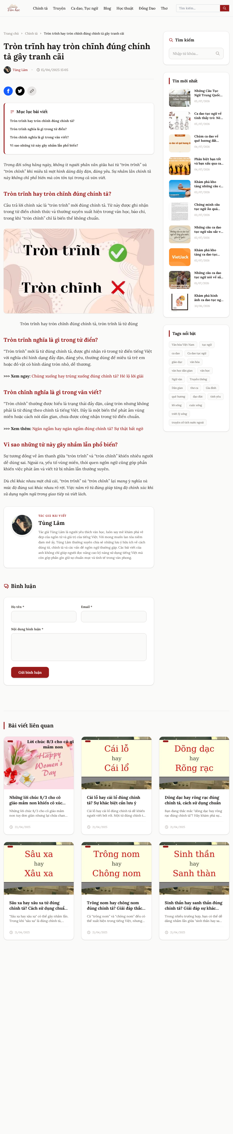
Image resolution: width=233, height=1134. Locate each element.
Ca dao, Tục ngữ (84, 8)
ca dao (176, 353)
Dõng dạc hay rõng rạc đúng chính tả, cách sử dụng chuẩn (193, 800)
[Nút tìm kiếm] (224, 8)
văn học (205, 370)
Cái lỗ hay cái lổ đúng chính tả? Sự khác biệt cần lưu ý (113, 800)
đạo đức (198, 396)
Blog (107, 8)
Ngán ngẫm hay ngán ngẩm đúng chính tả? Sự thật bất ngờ (87, 428)
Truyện (59, 8)
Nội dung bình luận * (27, 629)
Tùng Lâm (20, 70)
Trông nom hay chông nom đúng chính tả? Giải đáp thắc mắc (114, 908)
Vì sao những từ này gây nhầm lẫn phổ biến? (44, 145)
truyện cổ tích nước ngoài (188, 422)
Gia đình (211, 388)
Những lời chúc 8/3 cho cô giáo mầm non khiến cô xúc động (35, 803)
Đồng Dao (147, 8)
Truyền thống (198, 379)
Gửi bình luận (30, 672)
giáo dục (177, 362)
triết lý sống (179, 413)
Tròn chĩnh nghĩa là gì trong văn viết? (39, 137)
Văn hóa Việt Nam (183, 344)
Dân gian (177, 388)
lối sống (177, 405)
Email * (86, 607)
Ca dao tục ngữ (196, 353)
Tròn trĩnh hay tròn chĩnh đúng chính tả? (42, 121)
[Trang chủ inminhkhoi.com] (14, 8)
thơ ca (194, 388)
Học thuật (124, 8)
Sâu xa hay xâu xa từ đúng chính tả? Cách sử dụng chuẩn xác (38, 908)
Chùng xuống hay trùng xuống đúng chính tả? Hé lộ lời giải (87, 376)
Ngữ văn (177, 379)
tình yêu (215, 396)
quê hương (178, 396)
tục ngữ (207, 344)
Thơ (164, 8)
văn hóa (195, 362)
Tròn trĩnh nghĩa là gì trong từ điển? (38, 129)
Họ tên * (17, 607)
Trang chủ (11, 33)
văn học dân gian (182, 370)
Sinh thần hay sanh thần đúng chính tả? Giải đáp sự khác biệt (193, 908)
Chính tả (40, 8)
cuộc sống (195, 405)
